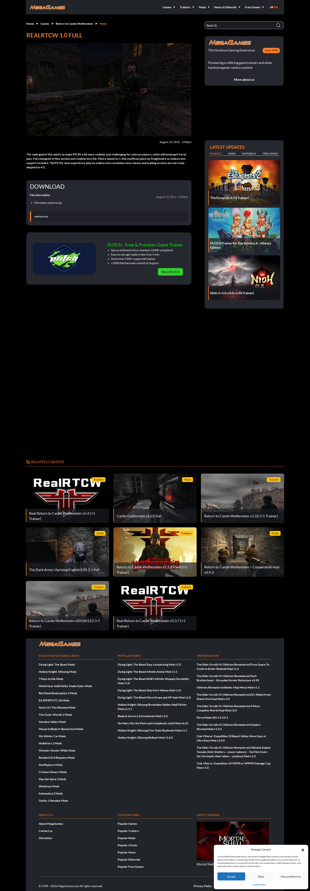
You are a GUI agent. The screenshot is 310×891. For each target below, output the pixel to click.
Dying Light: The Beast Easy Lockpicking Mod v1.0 (149, 664)
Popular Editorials (129, 859)
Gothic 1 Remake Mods (53, 800)
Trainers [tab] (216, 153)
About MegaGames (51, 823)
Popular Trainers (128, 830)
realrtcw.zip (41, 216)
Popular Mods (126, 838)
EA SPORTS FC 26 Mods (54, 700)
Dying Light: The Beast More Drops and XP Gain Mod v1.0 (154, 697)
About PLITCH (170, 271)
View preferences (290, 876)
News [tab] (231, 153)
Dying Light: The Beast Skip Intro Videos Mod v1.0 (149, 690)
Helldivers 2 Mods (50, 743)
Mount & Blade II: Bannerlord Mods (61, 729)
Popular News (127, 852)
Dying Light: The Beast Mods (57, 664)
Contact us (45, 830)
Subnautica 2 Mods (51, 793)
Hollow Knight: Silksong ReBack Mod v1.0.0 (145, 737)
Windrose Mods (49, 786)
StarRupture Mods (50, 764)
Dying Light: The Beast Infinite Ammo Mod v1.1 (147, 671)
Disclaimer (45, 838)
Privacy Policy (203, 886)
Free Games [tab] (270, 153)
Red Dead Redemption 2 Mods (58, 693)
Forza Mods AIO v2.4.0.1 (212, 717)
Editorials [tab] (249, 153)
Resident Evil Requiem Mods (57, 757)
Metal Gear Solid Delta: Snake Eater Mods (65, 686)
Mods (103, 23)
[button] (303, 849)
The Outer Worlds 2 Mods (55, 714)
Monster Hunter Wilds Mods (57, 750)
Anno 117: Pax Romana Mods (57, 707)
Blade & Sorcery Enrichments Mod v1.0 (143, 716)
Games (45, 23)
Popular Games (127, 823)
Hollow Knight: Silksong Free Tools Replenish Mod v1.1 (152, 730)
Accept (231, 876)
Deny (261, 876)
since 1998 (271, 50)
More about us (244, 79)
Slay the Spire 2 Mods (52, 779)
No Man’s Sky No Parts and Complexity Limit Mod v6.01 (153, 723)
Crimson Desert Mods (53, 772)
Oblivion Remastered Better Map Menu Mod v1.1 (228, 687)
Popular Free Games (131, 866)
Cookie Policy (259, 884)
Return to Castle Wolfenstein (74, 23)
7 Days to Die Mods (51, 678)
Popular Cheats (127, 845)
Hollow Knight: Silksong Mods (57, 671)
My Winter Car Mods (52, 736)
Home (30, 23)
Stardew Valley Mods (52, 721)
